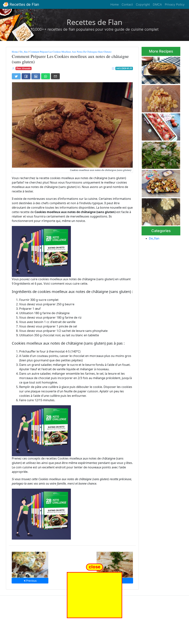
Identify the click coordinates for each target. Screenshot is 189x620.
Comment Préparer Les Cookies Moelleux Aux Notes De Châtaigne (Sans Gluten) (70, 51)
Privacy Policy (175, 4)
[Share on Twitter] (16, 76)
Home (114, 4)
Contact (127, 4)
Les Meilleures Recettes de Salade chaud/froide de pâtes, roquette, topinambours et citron (161, 154)
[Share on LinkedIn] (35, 76)
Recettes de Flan (23, 4)
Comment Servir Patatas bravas (156, 182)
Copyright (143, 4)
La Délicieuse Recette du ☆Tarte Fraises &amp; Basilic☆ (159, 126)
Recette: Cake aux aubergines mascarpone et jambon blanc (160, 69)
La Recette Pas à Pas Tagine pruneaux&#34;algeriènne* (161, 211)
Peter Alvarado (23, 68)
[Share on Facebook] (26, 76)
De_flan (24, 51)
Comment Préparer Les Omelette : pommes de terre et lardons (160, 98)
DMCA (157, 4)
